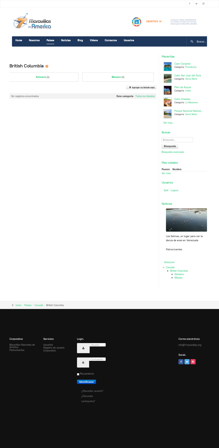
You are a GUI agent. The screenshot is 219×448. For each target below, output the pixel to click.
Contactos (111, 40)
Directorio (169, 262)
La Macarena (191, 102)
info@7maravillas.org (189, 344)
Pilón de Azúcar (182, 87)
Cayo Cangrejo (182, 63)
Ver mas (166, 173)
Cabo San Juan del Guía (187, 75)
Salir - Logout (171, 190)
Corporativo (49, 350)
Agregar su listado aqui (142, 87)
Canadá (170, 267)
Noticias (66, 40)
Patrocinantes (16, 350)
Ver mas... (168, 122)
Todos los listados (145, 96)
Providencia (190, 66)
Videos (94, 40)
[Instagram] (203, 3)
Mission (118, 77)
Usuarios (129, 40)
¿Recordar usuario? (92, 391)
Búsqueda (170, 146)
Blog (80, 40)
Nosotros (34, 40)
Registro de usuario (54, 347)
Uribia (188, 90)
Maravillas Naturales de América (22, 345)
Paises (50, 40)
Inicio (18, 305)
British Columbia (179, 270)
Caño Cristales (182, 99)
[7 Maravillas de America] (33, 21)
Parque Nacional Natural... (188, 110)
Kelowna (42, 77)
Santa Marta (191, 78)
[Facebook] (189, 3)
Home (18, 40)
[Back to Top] (209, 438)
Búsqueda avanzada (173, 152)
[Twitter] (196, 3)
